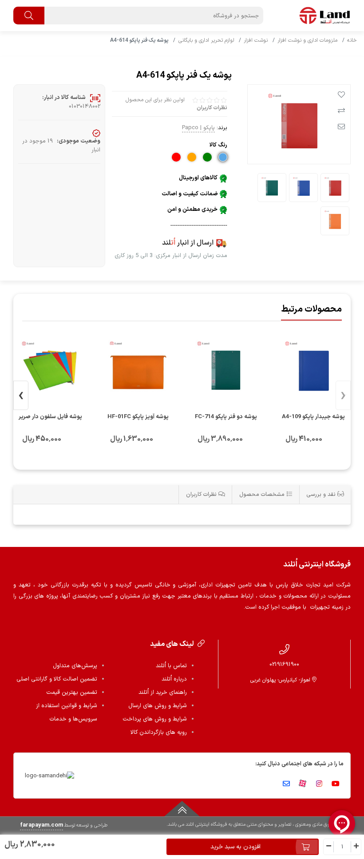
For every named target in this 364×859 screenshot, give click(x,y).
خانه (352, 40)
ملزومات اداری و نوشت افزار (307, 40)
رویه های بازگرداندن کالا (159, 732)
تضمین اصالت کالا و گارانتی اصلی (56, 679)
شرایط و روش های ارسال (157, 705)
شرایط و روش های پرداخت (155, 719)
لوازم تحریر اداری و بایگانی (206, 40)
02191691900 (284, 664)
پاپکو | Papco (198, 127)
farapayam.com (41, 825)
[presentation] (343, 395)
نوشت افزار (256, 40)
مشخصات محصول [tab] (262, 494)
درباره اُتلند (174, 679)
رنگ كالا (218, 145)
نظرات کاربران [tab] (202, 494)
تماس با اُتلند (171, 665)
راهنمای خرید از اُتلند (162, 692)
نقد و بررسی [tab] (322, 494)
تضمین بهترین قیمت (71, 692)
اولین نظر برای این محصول (155, 100)
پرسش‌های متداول (75, 665)
